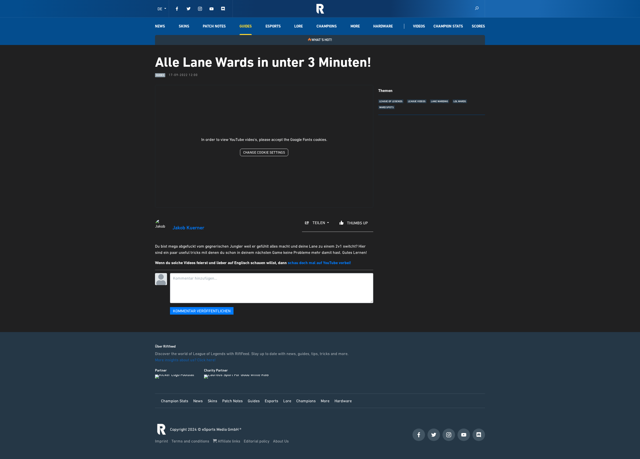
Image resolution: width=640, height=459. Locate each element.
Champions (326, 26)
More (355, 26)
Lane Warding (439, 101)
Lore (298, 26)
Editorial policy (257, 441)
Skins (184, 26)
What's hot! (322, 40)
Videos (419, 26)
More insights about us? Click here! (186, 360)
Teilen (319, 222)
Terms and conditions (191, 441)
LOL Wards (460, 101)
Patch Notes (214, 26)
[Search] (476, 8)
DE (160, 8)
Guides (246, 26)
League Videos (417, 101)
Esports (273, 26)
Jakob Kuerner (188, 227)
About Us (281, 441)
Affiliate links (229, 441)
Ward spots (386, 107)
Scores (478, 26)
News (160, 26)
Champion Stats (448, 26)
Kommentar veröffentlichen (201, 311)
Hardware (383, 26)
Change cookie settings (264, 152)
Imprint (162, 441)
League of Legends (390, 101)
